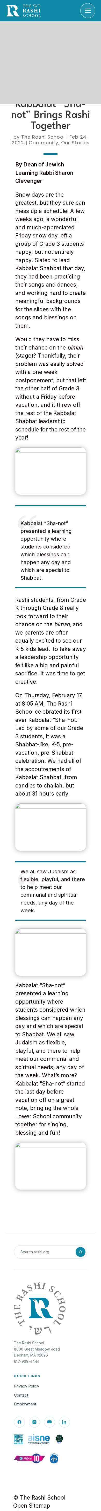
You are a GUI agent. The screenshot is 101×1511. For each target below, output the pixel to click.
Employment (25, 1404)
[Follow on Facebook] (19, 1422)
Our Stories (75, 142)
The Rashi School (43, 137)
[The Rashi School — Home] (23, 10)
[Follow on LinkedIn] (64, 1422)
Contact (21, 1395)
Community (43, 142)
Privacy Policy (26, 1386)
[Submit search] (80, 1252)
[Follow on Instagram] (34, 1422)
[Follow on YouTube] (49, 1422)
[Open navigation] (87, 10)
